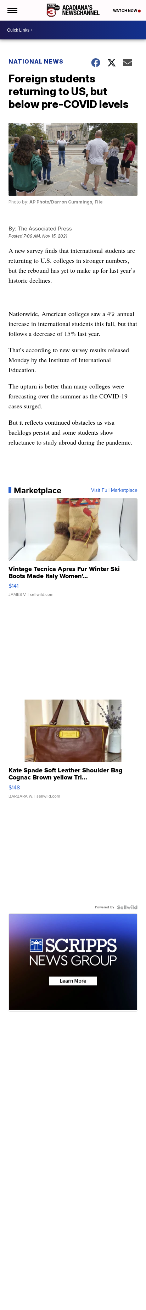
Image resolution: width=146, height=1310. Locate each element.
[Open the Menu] (11, 10)
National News (36, 61)
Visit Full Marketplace (114, 490)
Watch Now (125, 11)
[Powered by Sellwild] (127, 907)
